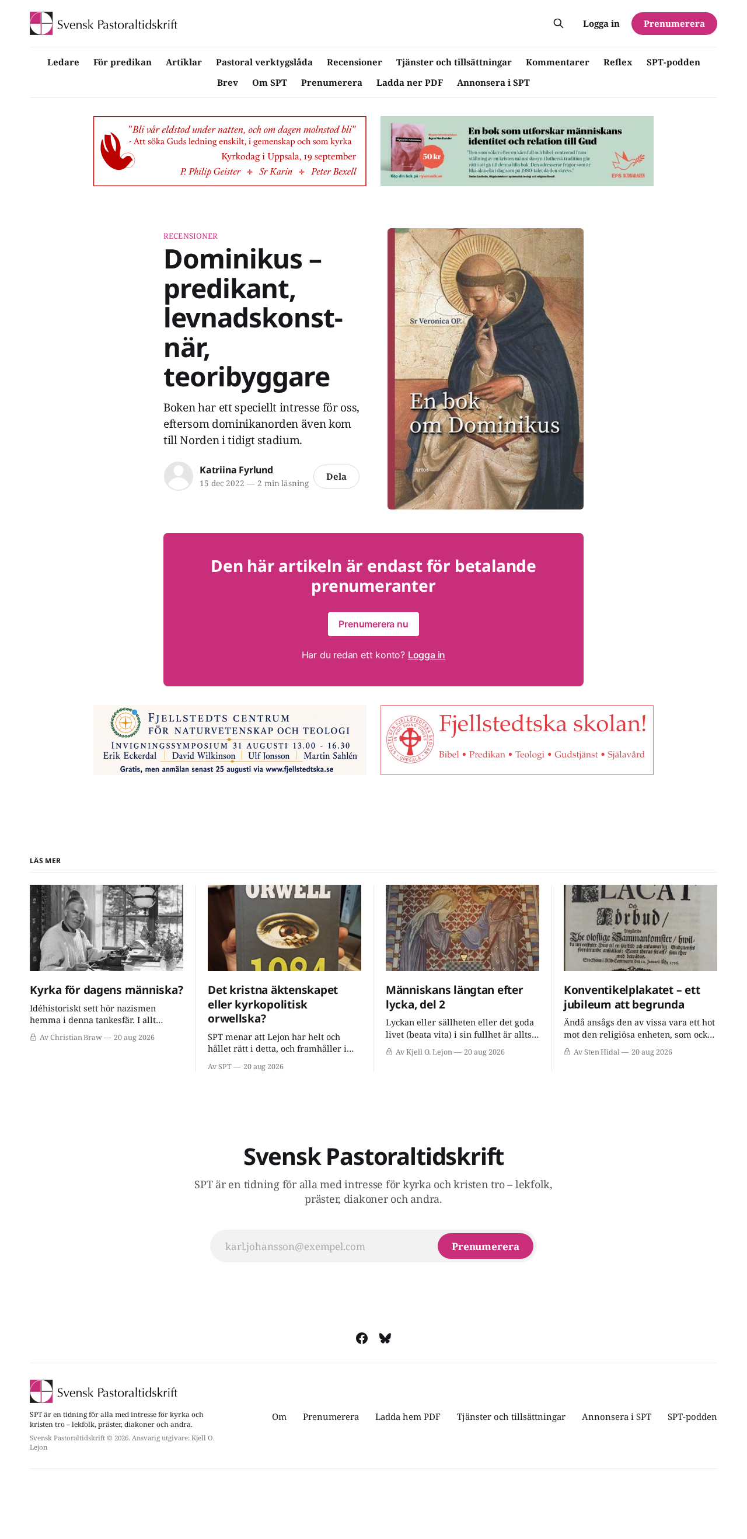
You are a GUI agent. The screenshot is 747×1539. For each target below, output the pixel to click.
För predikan (122, 62)
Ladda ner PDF (409, 82)
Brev (227, 82)
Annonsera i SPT (493, 82)
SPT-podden (673, 62)
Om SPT (269, 82)
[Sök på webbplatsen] (558, 23)
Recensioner (354, 62)
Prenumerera (331, 82)
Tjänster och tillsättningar (454, 62)
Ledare (63, 62)
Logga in (601, 23)
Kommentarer (557, 62)
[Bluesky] (385, 1338)
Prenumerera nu (373, 624)
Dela (336, 476)
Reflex (618, 62)
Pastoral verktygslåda (264, 62)
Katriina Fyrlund (236, 469)
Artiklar (184, 62)
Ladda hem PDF (408, 1416)
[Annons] (229, 151)
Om (279, 1416)
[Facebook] (362, 1338)
